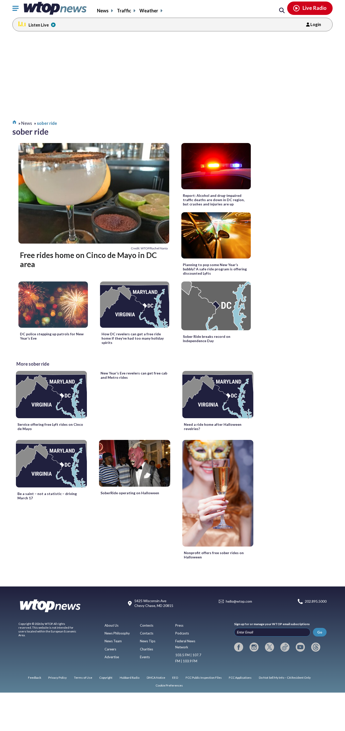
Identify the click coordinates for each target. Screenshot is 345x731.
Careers (110, 649)
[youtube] (300, 647)
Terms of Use (83, 677)
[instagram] (254, 647)
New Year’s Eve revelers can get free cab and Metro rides (134, 375)
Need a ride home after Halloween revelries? (212, 426)
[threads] (315, 647)
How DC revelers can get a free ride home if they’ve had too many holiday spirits (133, 338)
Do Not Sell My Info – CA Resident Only (285, 677)
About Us (111, 625)
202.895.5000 (316, 601)
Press (179, 625)
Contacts (146, 633)
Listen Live (39, 24)
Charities (146, 649)
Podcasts (182, 633)
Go (319, 632)
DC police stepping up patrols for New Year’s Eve (52, 336)
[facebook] (238, 647)
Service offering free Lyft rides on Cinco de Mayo (50, 426)
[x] (269, 647)
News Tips (147, 641)
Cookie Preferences (169, 685)
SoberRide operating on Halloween (130, 493)
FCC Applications (240, 677)
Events (145, 657)
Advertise (112, 657)
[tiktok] (284, 647)
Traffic (124, 10)
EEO (175, 677)
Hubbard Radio (129, 677)
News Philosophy (117, 633)
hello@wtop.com (239, 601)
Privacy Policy (57, 677)
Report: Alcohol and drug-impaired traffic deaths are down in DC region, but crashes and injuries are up (213, 199)
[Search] (282, 11)
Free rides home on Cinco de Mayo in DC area (88, 259)
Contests (146, 625)
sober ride (47, 123)
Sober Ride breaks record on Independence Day (206, 338)
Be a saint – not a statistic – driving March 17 (47, 495)
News (103, 10)
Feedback (34, 677)
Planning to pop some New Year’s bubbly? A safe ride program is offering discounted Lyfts (215, 269)
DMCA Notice (156, 677)
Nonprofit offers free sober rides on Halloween (214, 555)
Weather (148, 10)
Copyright (105, 677)
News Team (113, 641)
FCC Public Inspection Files (204, 677)
